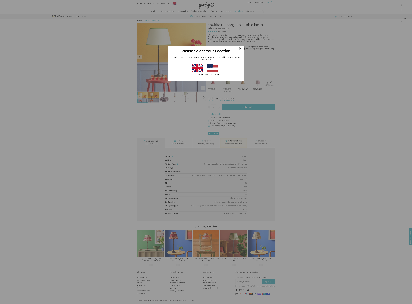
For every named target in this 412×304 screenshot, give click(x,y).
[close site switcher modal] (240, 48)
